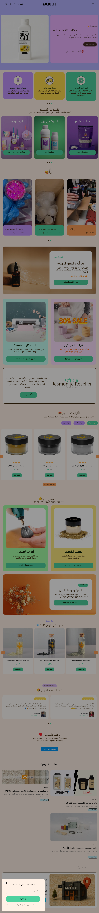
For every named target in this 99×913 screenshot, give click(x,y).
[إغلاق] (5, 883)
